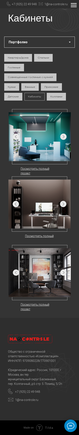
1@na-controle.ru (56, 4)
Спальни (43, 57)
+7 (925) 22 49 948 (24, 4)
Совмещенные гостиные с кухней (30, 77)
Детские (13, 96)
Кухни (12, 86)
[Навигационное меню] (74, 5)
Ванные (30, 86)
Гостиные (14, 67)
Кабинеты (34, 96)
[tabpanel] (39, 177)
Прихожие (51, 86)
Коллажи (56, 96)
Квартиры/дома (18, 57)
